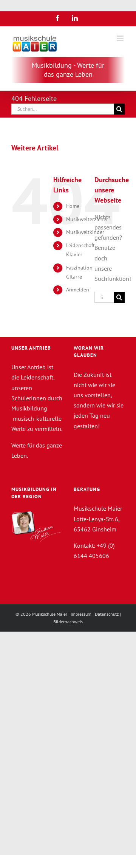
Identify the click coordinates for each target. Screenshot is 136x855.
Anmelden (77, 289)
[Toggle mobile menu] (121, 38)
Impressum (81, 614)
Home (72, 206)
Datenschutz (107, 614)
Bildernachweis (68, 621)
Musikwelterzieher (87, 219)
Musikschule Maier (49, 614)
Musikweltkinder (85, 232)
